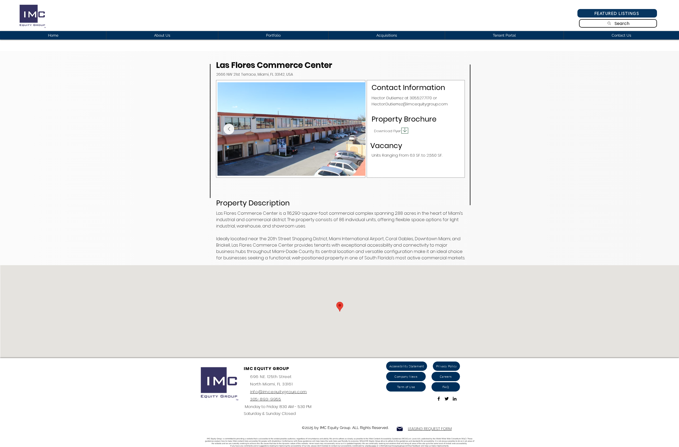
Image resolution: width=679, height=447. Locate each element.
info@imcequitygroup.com (278, 391)
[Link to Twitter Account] (446, 398)
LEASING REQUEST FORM (430, 428)
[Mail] (399, 428)
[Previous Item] (229, 129)
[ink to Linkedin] (454, 398)
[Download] (404, 131)
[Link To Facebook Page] (438, 398)
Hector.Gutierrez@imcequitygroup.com (410, 104)
